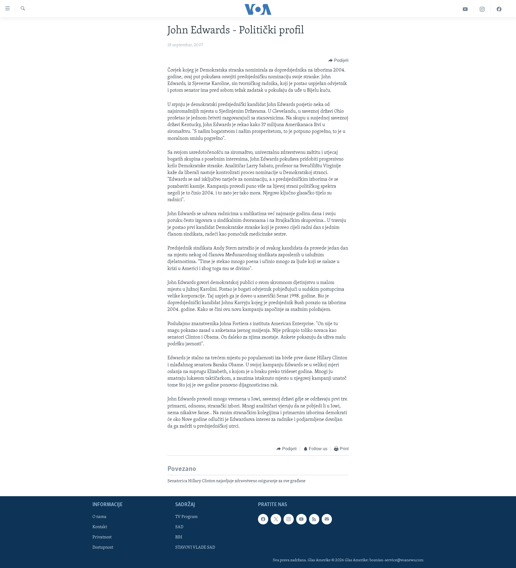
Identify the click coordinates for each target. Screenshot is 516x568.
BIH (178, 537)
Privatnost (102, 537)
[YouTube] (465, 9)
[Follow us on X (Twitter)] (276, 519)
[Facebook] (499, 9)
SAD (179, 527)
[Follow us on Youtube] (301, 519)
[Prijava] (327, 519)
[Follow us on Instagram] (289, 519)
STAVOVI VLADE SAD (195, 548)
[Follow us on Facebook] (263, 519)
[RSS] (314, 519)
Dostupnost (102, 548)
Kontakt (99, 527)
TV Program (186, 517)
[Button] (338, 60)
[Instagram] (482, 9)
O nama (99, 517)
